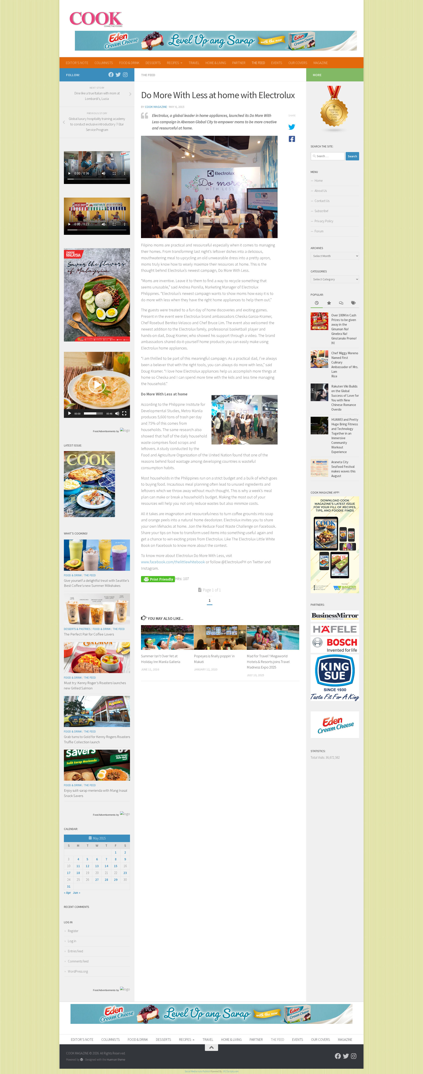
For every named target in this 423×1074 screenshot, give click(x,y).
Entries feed (75, 951)
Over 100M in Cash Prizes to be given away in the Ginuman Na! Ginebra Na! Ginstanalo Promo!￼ (343, 329)
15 (115, 866)
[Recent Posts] (317, 303)
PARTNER (238, 63)
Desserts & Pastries (77, 629)
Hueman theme (116, 1059)
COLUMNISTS (104, 63)
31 (68, 886)
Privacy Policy (324, 221)
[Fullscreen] (124, 413)
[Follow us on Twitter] (118, 74)
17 (68, 873)
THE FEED (258, 63)
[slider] (93, 413)
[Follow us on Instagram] (125, 74)
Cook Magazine (156, 107)
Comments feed (78, 961)
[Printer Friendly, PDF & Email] (158, 578)
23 (125, 873)
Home (319, 180)
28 (106, 880)
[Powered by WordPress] (81, 1059)
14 (106, 866)
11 (78, 866)
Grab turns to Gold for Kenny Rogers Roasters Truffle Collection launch (97, 739)
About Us (321, 191)
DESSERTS (153, 63)
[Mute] (117, 413)
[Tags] (353, 303)
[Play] (69, 413)
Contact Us (322, 201)
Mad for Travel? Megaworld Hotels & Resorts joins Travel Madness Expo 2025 (268, 662)
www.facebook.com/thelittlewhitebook (173, 561)
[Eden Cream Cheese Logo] (335, 737)
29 (115, 880)
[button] (97, 385)
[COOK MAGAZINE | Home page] (96, 19)
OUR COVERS (297, 63)
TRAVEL (194, 63)
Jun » (76, 892)
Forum (319, 231)
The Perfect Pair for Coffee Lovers (89, 634)
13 (97, 866)
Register (73, 931)
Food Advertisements (104, 431)
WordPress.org (78, 971)
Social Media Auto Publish (197, 1071)
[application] (97, 385)
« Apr (67, 892)
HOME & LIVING (216, 63)
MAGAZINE (321, 63)
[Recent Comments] (341, 303)
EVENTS (276, 63)
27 (97, 880)
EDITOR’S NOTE (77, 63)
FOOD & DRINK (129, 63)
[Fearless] (97, 340)
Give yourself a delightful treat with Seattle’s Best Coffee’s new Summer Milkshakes (96, 583)
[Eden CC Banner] (216, 41)
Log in (72, 941)
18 (78, 873)
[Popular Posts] (329, 303)
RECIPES (173, 63)
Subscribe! (321, 211)
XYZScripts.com (231, 1071)
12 (87, 866)
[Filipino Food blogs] (334, 132)
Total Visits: (318, 757)
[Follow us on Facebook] (111, 74)
